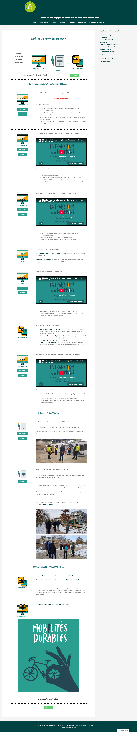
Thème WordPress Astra (81, 725)
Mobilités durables (105, 49)
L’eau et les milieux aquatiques (108, 47)
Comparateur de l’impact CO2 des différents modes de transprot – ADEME (55, 584)
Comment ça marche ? (106, 58)
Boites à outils (63, 22)
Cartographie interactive (43, 259)
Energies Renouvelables (107, 39)
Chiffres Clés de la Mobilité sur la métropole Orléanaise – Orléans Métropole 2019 (57, 580)
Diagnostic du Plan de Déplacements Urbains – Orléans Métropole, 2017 (54, 575)
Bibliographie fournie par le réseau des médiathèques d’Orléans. (52, 604)
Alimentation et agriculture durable (110, 35)
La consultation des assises (95, 22)
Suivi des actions (82, 22)
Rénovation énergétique (107, 51)
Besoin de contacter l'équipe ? (68, 727)
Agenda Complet (105, 61)
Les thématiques (44, 22)
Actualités (72, 22)
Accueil (35, 22)
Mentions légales (94, 725)
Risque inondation (105, 54)
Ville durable (103, 42)
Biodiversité (103, 37)
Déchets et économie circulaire (109, 44)
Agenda (54, 22)
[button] (74, 75)
